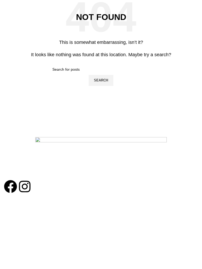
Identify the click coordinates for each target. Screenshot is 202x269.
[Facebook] (10, 186)
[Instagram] (24, 186)
